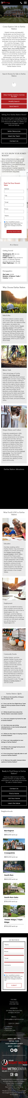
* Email (6, 202)
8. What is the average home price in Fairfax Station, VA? (13, 747)
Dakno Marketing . (14, 1089)
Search (10, 1038)
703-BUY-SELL (14, 1003)
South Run (8, 1028)
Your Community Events (14, 1043)
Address (6, 189)
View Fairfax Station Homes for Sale (14, 95)
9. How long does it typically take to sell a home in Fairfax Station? (14, 754)
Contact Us (14, 141)
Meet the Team (14, 136)
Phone (6, 209)
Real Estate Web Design (12, 1087)
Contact (17, 1046)
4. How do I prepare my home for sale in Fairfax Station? (13, 719)
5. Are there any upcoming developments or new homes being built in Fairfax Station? (13, 727)
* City (5, 195)
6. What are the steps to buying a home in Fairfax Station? (14, 734)
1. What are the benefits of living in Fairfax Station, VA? (12, 697)
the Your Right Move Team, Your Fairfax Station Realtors (14, 48)
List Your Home (14, 798)
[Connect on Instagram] (15, 1050)
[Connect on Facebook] (12, 1050)
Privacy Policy (10, 1083)
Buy (15, 1038)
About (10, 1046)
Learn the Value (14, 803)
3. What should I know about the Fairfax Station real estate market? (12, 713)
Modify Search (14, 101)
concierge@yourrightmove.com (14, 1019)
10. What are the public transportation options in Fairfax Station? (13, 761)
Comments (7, 965)
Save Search (14, 106)
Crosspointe (8, 1026)
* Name (6, 215)
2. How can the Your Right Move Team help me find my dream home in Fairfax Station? (13, 705)
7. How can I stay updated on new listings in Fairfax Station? (12, 741)
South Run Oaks (10, 1030)
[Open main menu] (25, 2)
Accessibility (18, 1083)
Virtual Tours (14, 1041)
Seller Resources (14, 131)
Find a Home (14, 793)
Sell (19, 1038)
